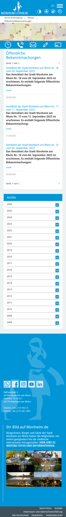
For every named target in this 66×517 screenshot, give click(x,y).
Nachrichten (45, 508)
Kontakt (58, 508)
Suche (61, 11)
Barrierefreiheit (20, 515)
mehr (9, 90)
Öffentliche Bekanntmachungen (17, 21)
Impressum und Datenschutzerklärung (42, 511)
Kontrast (40, 12)
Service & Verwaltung (13, 18)
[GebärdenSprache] (54, 11)
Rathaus (31, 18)
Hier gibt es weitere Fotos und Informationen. (30, 444)
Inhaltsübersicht (54, 515)
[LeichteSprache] (47, 11)
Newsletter (37, 515)
